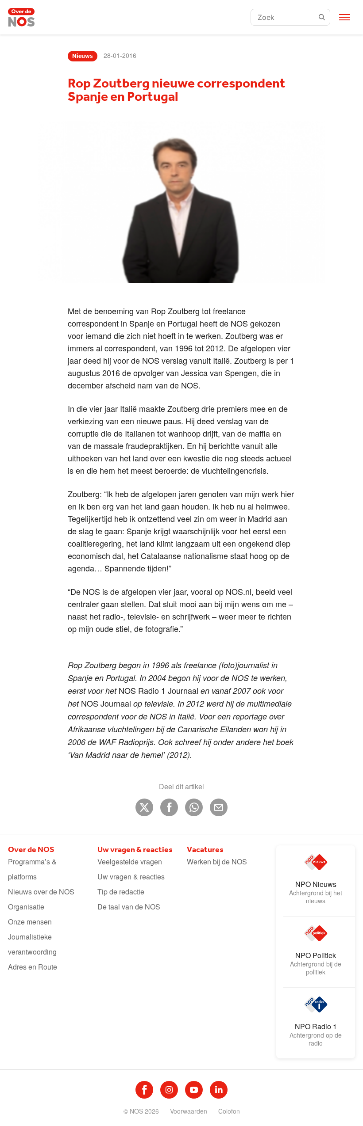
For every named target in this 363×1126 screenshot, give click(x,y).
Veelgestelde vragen (129, 861)
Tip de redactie (120, 891)
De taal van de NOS (128, 907)
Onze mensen (30, 922)
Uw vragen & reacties (131, 876)
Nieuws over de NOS (41, 891)
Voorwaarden (188, 1111)
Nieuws (82, 56)
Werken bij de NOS (217, 861)
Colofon (229, 1111)
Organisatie (26, 907)
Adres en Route (32, 967)
